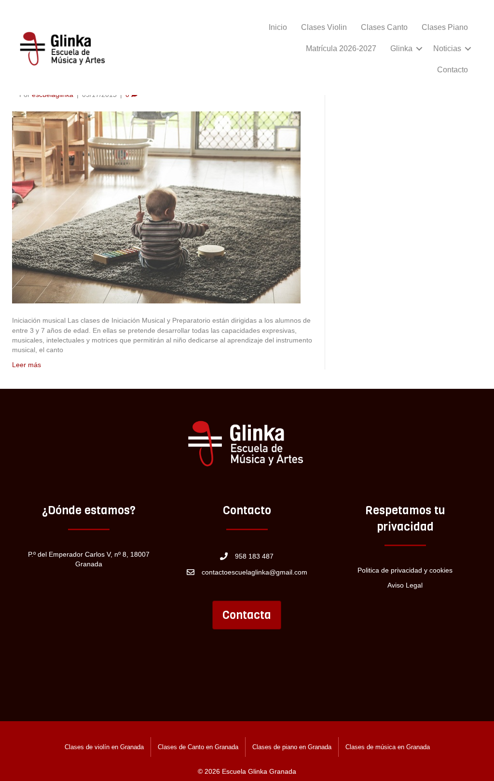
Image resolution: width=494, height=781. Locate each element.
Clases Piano (445, 27)
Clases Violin (324, 27)
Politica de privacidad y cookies (405, 570)
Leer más (26, 365)
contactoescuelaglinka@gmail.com (254, 572)
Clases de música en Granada (387, 747)
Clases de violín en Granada (104, 747)
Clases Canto (384, 27)
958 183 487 (254, 556)
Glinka (401, 48)
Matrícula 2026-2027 (341, 48)
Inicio (278, 27)
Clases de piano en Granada (291, 747)
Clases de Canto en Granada (198, 747)
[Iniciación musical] (156, 207)
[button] (419, 48)
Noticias (447, 48)
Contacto (452, 70)
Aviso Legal (405, 585)
